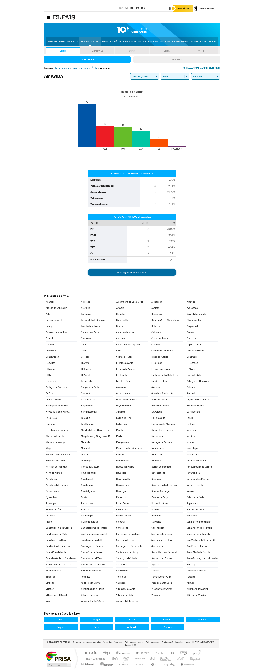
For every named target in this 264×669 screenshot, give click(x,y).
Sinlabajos (192, 564)
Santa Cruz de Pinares (92, 552)
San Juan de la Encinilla (198, 534)
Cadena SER (158, 653)
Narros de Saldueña (161, 466)
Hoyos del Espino (195, 405)
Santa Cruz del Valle (56, 552)
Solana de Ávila (53, 570)
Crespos (85, 356)
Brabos (119, 326)
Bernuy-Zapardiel (54, 320)
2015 (167, 51)
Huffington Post (95, 658)
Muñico (120, 454)
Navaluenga (87, 485)
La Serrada (122, 424)
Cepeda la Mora (194, 344)
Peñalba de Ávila (54, 509)
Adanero (50, 301)
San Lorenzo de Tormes (163, 540)
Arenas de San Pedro (56, 308)
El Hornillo (86, 369)
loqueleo (170, 664)
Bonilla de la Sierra (90, 326)
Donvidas (50, 363)
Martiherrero (157, 436)
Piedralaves (122, 509)
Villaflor (50, 589)
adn (182, 653)
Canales (191, 332)
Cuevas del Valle (124, 356)
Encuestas (200, 41)
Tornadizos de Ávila (161, 576)
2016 (132, 51)
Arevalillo (85, 308)
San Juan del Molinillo (92, 540)
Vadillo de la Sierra (90, 582)
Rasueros (156, 515)
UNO (115, 658)
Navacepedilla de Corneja (199, 466)
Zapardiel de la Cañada (92, 601)
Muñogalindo (157, 454)
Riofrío (49, 521)
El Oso (49, 375)
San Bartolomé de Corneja (59, 528)
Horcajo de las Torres (57, 405)
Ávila (48, 314)
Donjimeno (192, 356)
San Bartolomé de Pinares (94, 528)
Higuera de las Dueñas (198, 399)
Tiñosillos (50, 576)
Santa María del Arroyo (127, 552)
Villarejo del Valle (124, 595)
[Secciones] (48, 17)
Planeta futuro (179, 658)
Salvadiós (156, 521)
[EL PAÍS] (64, 17)
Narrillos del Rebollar (56, 466)
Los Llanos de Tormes (57, 430)
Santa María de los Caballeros (61, 558)
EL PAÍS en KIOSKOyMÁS (203, 642)
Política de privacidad (134, 642)
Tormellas (121, 576)
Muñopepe (86, 460)
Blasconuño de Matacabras (165, 320)
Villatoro (155, 595)
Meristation (187, 664)
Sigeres (155, 564)
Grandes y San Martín (162, 393)
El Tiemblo (121, 375)
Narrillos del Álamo (196, 460)
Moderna (105, 664)
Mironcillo (86, 448)
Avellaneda (192, 308)
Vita (48, 601)
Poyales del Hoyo (195, 509)
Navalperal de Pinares (198, 479)
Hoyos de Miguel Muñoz (58, 411)
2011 (201, 51)
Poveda (155, 509)
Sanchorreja (157, 528)
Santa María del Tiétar (92, 558)
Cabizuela (156, 332)
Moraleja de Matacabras (58, 454)
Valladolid (132, 627)
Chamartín (51, 350)
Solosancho (122, 570)
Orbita (84, 497)
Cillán (84, 350)
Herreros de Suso (160, 399)
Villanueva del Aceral (197, 589)
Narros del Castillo (90, 466)
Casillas (85, 344)
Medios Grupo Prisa (58, 665)
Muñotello (156, 460)
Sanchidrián (122, 528)
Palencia (167, 619)
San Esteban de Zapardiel (94, 534)
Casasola (191, 338)
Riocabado (192, 515)
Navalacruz (51, 479)
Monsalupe (192, 448)
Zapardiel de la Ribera (127, 601)
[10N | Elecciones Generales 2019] (132, 30)
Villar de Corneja (89, 595)
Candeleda (51, 338)
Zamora (167, 627)
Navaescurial (158, 473)
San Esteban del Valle (56, 534)
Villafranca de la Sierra (92, 589)
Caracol (195, 653)
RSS (134, 645)
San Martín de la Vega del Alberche (202, 540)
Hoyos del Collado (160, 405)
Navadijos (121, 473)
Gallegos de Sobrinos (56, 387)
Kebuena (192, 658)
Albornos (85, 301)
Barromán (86, 314)
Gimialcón (86, 393)
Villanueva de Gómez (161, 589)
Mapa (105, 41)
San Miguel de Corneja (92, 546)
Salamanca (203, 619)
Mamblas (191, 430)
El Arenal (85, 363)
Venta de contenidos (92, 642)
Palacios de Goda (195, 497)
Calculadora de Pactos (179, 41)
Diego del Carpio (159, 356)
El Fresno (50, 369)
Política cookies (153, 642)
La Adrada (156, 411)
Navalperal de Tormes (57, 485)
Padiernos (121, 497)
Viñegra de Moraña (196, 595)
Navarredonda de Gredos (164, 485)
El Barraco (156, 363)
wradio (125, 658)
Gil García (50, 393)
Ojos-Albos (51, 497)
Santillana (124, 653)
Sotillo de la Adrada (196, 570)
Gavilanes (121, 387)
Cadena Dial (152, 658)
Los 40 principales (107, 653)
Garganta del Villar (90, 387)
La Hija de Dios (123, 418)
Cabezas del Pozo (90, 332)
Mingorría (50, 448)
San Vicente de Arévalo (93, 564)
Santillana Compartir (143, 653)
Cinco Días (139, 658)
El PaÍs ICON (139, 664)
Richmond (88, 664)
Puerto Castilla (123, 515)
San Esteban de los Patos (199, 528)
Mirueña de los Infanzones (129, 448)
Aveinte (155, 308)
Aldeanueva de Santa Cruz (129, 301)
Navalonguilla (123, 479)
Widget (212, 41)
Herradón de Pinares (126, 399)
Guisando (191, 393)
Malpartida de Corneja (162, 430)
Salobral (120, 521)
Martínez (191, 436)
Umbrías (50, 582)
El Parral (85, 375)
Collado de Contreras (162, 350)
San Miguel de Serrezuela (129, 546)
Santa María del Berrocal (164, 552)
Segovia (61, 627)
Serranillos (121, 564)
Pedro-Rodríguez (160, 503)
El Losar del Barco (160, 369)
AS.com (170, 653)
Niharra (190, 491)
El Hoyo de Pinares (125, 369)
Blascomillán (122, 320)
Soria (96, 627)
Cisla (118, 350)
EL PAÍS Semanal (165, 658)
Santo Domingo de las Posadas (202, 558)
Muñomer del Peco (55, 460)
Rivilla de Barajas (89, 521)
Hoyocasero (87, 405)
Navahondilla (193, 473)
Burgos (96, 619)
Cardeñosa (121, 338)
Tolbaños (85, 576)
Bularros (155, 326)
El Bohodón (192, 363)
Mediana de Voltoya (55, 442)
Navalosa (156, 479)
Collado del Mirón (195, 350)
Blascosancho (194, 320)
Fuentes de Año (159, 381)
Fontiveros (51, 381)
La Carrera (51, 418)
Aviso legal (118, 642)
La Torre (191, 424)
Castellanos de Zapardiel (128, 344)
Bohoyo (49, 326)
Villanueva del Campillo (57, 595)
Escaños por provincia (123, 41)
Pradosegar (87, 515)
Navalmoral (87, 479)
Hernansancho (88, 399)
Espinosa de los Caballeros (164, 375)
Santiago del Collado (126, 558)
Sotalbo (155, 570)
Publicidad (107, 642)
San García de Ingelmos (128, 534)
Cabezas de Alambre (56, 332)
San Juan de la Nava (56, 540)
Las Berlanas (87, 424)
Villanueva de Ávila (125, 589)
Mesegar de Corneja (161, 442)
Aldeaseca (156, 301)
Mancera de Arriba (55, 436)
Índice (128, 645)
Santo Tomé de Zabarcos (58, 564)
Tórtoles (191, 576)
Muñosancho (122, 460)
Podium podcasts (123, 664)
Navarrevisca (52, 491)
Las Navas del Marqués (163, 424)
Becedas (120, 314)
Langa (190, 418)
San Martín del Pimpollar (58, 546)
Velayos (190, 582)
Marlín (119, 436)
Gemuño (155, 387)
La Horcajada (158, 418)
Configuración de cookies (173, 642)
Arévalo (120, 308)
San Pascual (157, 546)
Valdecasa (121, 582)
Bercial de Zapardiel (197, 314)
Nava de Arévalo (54, 473)
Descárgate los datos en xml (132, 272)
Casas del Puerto (159, 338)
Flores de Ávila (194, 375)
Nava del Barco (88, 473)
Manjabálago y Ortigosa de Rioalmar (97, 436)
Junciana (121, 411)
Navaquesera (123, 485)
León (132, 619)
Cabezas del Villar (125, 332)
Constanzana (52, 356)
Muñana (85, 454)
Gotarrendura (123, 393)
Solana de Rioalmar (91, 570)
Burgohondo (193, 326)
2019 (63, 51)
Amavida (191, 301)
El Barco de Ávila (124, 363)
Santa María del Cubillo (198, 552)
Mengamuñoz (123, 442)
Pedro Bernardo (124, 503)
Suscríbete (183, 8)
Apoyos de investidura (150, 41)
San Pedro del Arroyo (197, 546)
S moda (154, 664)
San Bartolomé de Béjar (199, 521)
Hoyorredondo (123, 405)
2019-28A (97, 51)
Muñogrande (193, 454)
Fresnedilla (86, 381)
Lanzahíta (51, 424)
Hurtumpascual (89, 411)
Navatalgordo (88, 491)
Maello (119, 430)
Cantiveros (86, 338)
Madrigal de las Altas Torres (95, 430)
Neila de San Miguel (161, 491)
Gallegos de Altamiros (198, 381)
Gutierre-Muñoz (54, 399)
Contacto (77, 642)
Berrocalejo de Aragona (93, 320)
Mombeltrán (157, 448)
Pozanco (50, 515)
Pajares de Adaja (159, 497)
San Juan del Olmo (125, 540)
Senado (177, 59)
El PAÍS (90, 653)
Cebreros (156, 344)
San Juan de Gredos (161, 534)
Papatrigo (51, 503)
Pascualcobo (87, 503)
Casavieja (50, 344)
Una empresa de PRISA (58, 656)
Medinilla (85, 442)
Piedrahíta (86, 509)
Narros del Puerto (125, 466)
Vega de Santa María (161, 582)
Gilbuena (191, 387)
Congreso (87, 59)
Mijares (190, 442)
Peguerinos (192, 503)
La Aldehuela (193, 411)
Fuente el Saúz (123, 381)
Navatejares (122, 491)
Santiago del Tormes (161, 558)
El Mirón (191, 369)
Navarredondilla (195, 485)
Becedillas (156, 314)
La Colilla (85, 418)
